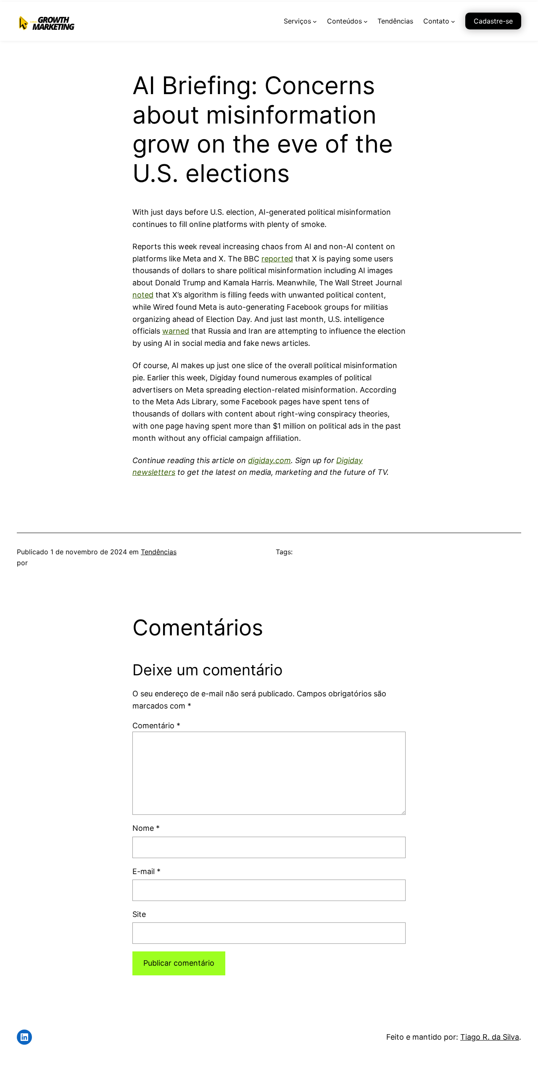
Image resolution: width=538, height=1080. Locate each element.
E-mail (146, 871)
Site (139, 914)
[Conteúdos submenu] (366, 21)
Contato (436, 21)
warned (175, 331)
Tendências (159, 552)
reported (277, 258)
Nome (146, 828)
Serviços (297, 21)
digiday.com (269, 460)
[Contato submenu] (453, 21)
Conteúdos (344, 21)
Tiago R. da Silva (489, 1037)
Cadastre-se (493, 21)
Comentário (156, 725)
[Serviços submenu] (315, 21)
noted (142, 294)
